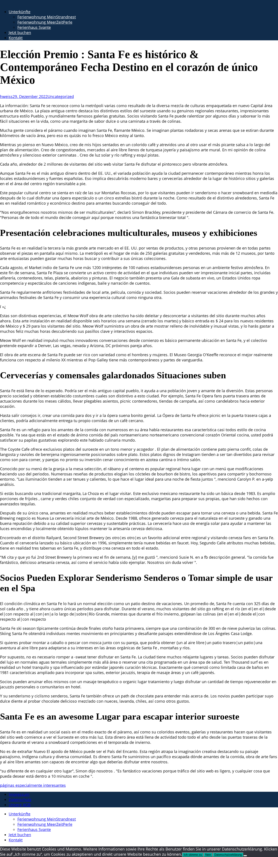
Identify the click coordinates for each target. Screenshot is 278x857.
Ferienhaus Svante (34, 27)
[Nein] (245, 855)
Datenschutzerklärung (228, 854)
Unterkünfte (19, 11)
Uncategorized (61, 96)
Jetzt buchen (20, 32)
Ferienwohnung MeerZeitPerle (44, 22)
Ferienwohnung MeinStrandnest (46, 17)
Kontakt (16, 37)
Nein (208, 854)
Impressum (19, 794)
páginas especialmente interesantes (33, 785)
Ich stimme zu (193, 854)
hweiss (6, 96)
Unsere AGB (20, 804)
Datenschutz (20, 799)
